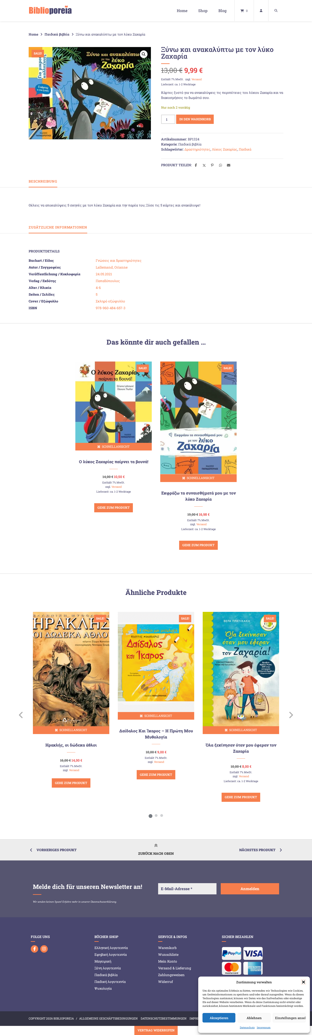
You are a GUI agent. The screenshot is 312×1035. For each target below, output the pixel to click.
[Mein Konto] (261, 10)
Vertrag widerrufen (156, 1030)
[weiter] (291, 715)
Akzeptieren (219, 1018)
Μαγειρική (102, 961)
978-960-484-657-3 (110, 308)
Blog (222, 10)
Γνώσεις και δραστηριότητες (119, 260)
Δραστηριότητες (197, 149)
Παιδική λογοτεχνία (110, 981)
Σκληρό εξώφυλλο (110, 301)
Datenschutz (247, 1027)
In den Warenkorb (195, 119)
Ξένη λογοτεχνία (107, 968)
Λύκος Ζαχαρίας (224, 149)
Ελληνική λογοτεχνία (111, 947)
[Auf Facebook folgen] (34, 949)
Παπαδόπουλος (108, 280)
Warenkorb (167, 947)
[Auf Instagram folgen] (44, 949)
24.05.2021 (104, 274)
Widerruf (165, 981)
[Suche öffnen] (275, 10)
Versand (196, 79)
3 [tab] (161, 815)
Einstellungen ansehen (290, 1018)
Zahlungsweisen (171, 975)
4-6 (98, 287)
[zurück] (21, 715)
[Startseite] (50, 10)
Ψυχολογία (103, 988)
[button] (303, 982)
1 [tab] (150, 815)
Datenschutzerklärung (103, 901)
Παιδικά (245, 149)
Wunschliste (168, 954)
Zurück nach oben (156, 853)
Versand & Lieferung (174, 968)
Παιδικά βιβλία (57, 34)
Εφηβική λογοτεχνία (110, 954)
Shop (203, 10)
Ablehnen (254, 1018)
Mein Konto (167, 961)
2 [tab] (156, 815)
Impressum (264, 1027)
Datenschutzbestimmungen (164, 1018)
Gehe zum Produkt (113, 508)
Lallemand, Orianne (112, 267)
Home (182, 10)
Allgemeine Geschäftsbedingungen (108, 1018)
